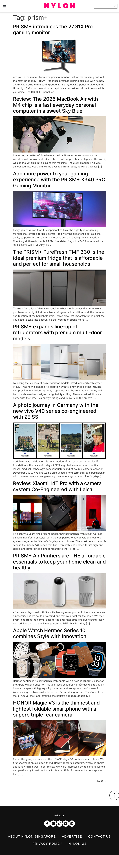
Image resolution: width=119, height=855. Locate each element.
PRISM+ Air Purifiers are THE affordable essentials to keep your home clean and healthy (59, 562)
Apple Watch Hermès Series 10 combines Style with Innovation (49, 633)
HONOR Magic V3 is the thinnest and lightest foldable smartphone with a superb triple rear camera (56, 709)
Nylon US (77, 843)
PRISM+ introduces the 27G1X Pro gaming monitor (53, 29)
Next (101, 780)
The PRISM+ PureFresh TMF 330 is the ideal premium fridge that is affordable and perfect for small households (58, 258)
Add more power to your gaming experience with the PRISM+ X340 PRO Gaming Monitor (59, 180)
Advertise (72, 836)
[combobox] (104, 6)
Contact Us (99, 836)
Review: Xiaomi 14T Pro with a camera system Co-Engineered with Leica (57, 486)
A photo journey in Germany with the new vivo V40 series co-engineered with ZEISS (55, 411)
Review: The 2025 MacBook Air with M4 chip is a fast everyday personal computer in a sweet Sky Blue (55, 105)
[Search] (115, 6)
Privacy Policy (47, 843)
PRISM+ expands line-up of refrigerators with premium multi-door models (57, 333)
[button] (4, 6)
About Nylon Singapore (32, 836)
